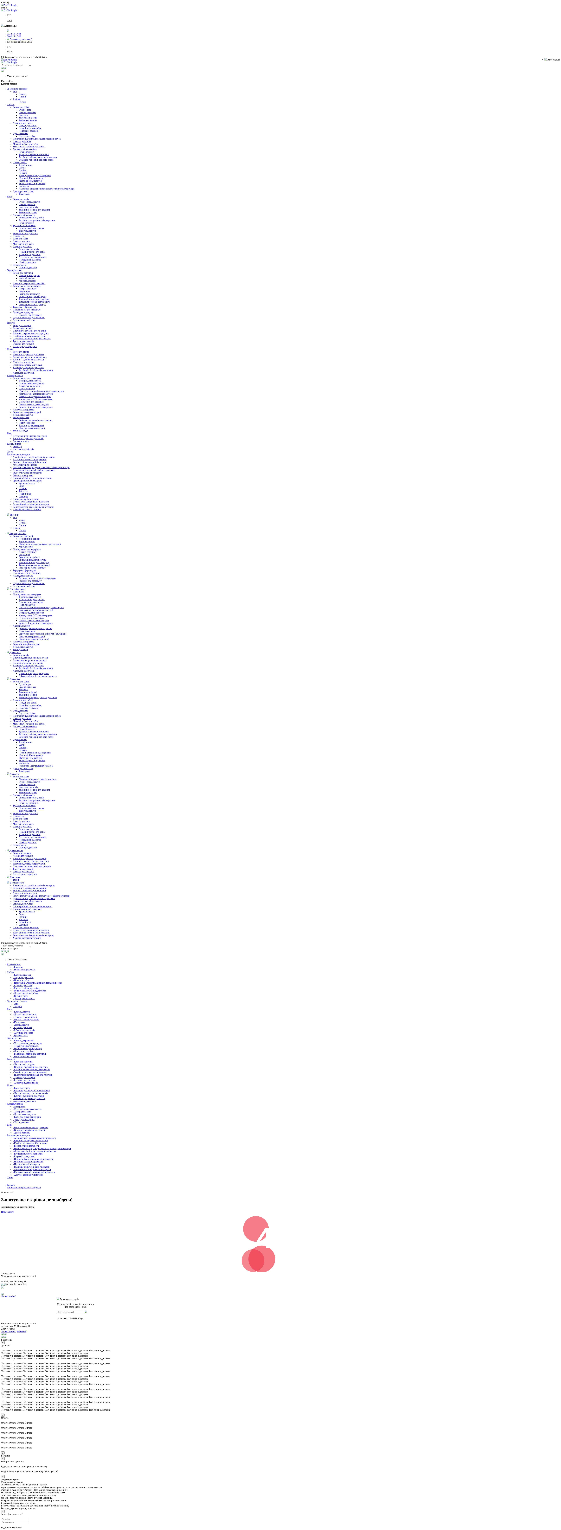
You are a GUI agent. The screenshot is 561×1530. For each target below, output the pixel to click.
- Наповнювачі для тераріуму (27, 1048)
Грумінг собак (20, 739)
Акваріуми (18, 591)
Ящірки (16, 528)
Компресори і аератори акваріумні (36, 610)
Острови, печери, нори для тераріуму (37, 578)
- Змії (15, 1004)
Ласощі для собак (27, 687)
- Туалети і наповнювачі (25, 1017)
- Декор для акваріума (23, 1119)
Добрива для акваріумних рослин (35, 628)
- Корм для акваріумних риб (27, 1117)
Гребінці (23, 747)
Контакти (21, 1331)
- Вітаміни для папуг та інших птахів (31, 1090)
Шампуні (23, 925)
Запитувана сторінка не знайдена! (24, 1187)
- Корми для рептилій (23, 1040)
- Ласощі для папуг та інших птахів (30, 1093)
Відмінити (6, 1527)
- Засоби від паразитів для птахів (29, 1098)
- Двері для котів (21, 1025)
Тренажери (24, 771)
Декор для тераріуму (23, 575)
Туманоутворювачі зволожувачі (34, 565)
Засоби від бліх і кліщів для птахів (36, 668)
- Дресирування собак (24, 998)
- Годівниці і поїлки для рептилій (29, 1054)
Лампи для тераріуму (29, 557)
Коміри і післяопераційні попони (29, 890)
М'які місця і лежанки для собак (29, 723)
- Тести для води (21, 1122)
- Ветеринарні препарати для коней (30, 1127)
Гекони (22, 530)
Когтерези (24, 763)
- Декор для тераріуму (23, 1051)
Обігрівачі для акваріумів (31, 612)
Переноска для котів (29, 829)
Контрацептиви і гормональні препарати (33, 935)
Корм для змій (26, 546)
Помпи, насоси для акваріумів (34, 620)
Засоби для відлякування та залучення (38, 734)
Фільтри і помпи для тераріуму (34, 562)
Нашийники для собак (30, 705)
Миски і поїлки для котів (25, 813)
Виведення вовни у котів (31, 797)
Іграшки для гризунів (23, 871)
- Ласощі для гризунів (23, 1064)
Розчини (23, 917)
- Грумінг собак (20, 996)
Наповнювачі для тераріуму (26, 573)
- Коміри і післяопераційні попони (30, 1143)
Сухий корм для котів (29, 782)
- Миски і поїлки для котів (26, 1019)
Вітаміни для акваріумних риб (34, 639)
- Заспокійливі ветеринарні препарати (32, 1169)
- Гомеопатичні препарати (26, 1146)
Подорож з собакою (28, 708)
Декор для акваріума (23, 647)
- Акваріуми (19, 1106)
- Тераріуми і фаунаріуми (25, 1046)
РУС (9, 15)
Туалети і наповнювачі (24, 805)
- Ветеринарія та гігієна (24, 1056)
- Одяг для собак (21, 980)
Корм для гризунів (22, 853)
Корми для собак (21, 681)
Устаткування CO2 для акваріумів (35, 615)
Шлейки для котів (28, 842)
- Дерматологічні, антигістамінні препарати (34, 1151)
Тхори (16, 880)
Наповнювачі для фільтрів (32, 599)
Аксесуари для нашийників (32, 837)
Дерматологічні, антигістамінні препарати (34, 898)
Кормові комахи (27, 541)
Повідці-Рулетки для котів (32, 832)
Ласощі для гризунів (23, 856)
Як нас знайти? (8, 1296)
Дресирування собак (23, 768)
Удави (22, 520)
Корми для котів (21, 776)
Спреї (21, 914)
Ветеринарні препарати (19, 1135)
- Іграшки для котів (22, 1027)
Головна (11, 1185)
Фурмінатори (25, 742)
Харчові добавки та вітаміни (27, 938)
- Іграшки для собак (22, 985)
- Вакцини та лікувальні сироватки (30, 1140)
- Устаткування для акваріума (27, 1109)
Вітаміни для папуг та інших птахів (30, 657)
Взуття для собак (27, 713)
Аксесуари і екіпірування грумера (36, 766)
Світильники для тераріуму (32, 560)
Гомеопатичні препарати (25, 893)
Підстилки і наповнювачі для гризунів (32, 866)
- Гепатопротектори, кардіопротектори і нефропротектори (42, 1148)
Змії (15, 517)
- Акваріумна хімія (22, 1111)
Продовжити (7, 1212)
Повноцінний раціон (29, 539)
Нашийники (25, 922)
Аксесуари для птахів (23, 671)
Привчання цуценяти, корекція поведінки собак (37, 716)
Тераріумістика (14, 1038)
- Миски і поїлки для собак (26, 988)
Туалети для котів (27, 811)
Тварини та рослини (17, 1001)
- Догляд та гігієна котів (25, 1014)
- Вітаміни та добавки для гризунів (30, 1067)
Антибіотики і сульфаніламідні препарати (34, 885)
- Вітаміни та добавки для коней (29, 1130)
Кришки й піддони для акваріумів (36, 623)
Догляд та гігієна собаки (25, 726)
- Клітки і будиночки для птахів (28, 1096)
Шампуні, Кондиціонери (31, 755)
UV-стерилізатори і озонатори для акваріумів (41, 607)
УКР (9, 20)
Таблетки (23, 919)
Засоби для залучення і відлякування (37, 800)
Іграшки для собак (22, 718)
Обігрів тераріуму (28, 552)
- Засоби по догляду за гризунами (29, 1072)
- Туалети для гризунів (24, 1077)
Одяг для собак (20, 710)
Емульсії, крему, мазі (23, 903)
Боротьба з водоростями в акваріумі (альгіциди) (42, 633)
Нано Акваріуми (27, 605)
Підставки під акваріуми (31, 602)
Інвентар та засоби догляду (32, 567)
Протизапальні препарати (26, 927)
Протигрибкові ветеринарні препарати (32, 906)
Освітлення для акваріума (31, 618)
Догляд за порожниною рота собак (36, 737)
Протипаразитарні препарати (27, 909)
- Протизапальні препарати (26, 1164)
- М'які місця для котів (24, 1030)
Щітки (22, 745)
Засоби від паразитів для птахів (28, 665)
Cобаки (10, 972)
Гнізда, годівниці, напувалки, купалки (38, 676)
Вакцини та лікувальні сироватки (29, 888)
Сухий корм (25, 684)
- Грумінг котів (20, 1035)
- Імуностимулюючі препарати (28, 1153)
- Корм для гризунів (23, 1061)
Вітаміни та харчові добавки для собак (38, 697)
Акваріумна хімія (21, 626)
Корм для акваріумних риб (26, 644)
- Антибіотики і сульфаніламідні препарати (34, 1138)
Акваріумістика (15, 1103)
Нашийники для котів (29, 834)
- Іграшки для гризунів (24, 1080)
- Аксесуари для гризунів (25, 1082)
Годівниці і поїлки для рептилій (29, 583)
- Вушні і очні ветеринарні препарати (31, 1167)
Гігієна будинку (26, 729)
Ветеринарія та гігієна (24, 586)
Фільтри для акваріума (30, 597)
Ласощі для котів (27, 784)
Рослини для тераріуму (30, 581)
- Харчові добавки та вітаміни (28, 1175)
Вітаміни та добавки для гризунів (29, 858)
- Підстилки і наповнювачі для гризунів (32, 1075)
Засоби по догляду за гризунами (29, 863)
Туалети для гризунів (23, 869)
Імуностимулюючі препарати (27, 901)
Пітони (22, 525)
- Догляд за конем (21, 1132)
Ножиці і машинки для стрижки (35, 752)
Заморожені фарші (28, 692)
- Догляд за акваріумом (24, 1114)
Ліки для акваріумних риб (32, 636)
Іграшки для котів (22, 821)
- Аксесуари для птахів (24, 1101)
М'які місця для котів (23, 824)
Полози (22, 522)
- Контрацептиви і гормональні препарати (34, 1172)
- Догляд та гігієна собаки (25, 993)
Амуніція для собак (22, 700)
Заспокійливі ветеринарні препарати (31, 932)
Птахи (10, 1085)
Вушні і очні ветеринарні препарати (31, 930)
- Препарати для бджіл (24, 969)
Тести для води (20, 649)
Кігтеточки (18, 816)
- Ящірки (17, 1006)
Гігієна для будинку (28, 803)
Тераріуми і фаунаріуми (24, 570)
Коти (9, 1009)
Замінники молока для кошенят (34, 790)
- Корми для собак (22, 975)
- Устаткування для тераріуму (27, 1043)
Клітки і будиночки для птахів (28, 663)
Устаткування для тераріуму (27, 549)
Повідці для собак (28, 702)
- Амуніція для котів (23, 1032)
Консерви (23, 689)
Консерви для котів (28, 787)
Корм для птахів (21, 655)
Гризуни (11, 1059)
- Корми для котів (21, 1011)
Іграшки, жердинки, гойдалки (34, 673)
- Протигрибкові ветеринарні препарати (33, 1159)
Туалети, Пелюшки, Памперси (34, 731)
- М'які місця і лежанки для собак (29, 990)
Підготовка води (27, 631)
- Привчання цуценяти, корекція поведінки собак (37, 983)
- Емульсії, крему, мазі (23, 1156)
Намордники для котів (30, 839)
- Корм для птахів (21, 1088)
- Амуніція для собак (23, 977)
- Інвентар (18, 967)
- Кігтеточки (19, 1022)
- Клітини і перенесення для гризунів (31, 1069)
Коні (9, 1125)
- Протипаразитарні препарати (28, 1161)
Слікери (23, 750)
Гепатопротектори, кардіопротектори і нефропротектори (41, 896)
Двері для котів (20, 818)
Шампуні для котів (28, 847)
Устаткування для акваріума (27, 594)
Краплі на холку (27, 911)
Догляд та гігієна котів (24, 795)
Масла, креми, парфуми (30, 758)
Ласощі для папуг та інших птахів (30, 660)
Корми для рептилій (23, 536)
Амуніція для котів (22, 826)
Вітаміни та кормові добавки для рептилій (40, 544)
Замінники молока (28, 695)
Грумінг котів (19, 845)
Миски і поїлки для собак (25, 721)
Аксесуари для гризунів (25, 874)
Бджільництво (14, 964)
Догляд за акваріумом (23, 641)
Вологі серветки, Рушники (32, 760)
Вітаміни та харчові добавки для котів (38, 779)
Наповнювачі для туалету (31, 808)
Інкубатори (24, 554)
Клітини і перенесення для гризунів (31, 861)
